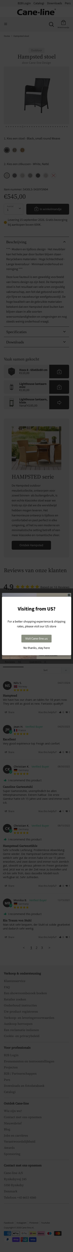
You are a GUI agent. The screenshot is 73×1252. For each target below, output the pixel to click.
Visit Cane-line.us (36, 638)
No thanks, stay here (36, 647)
